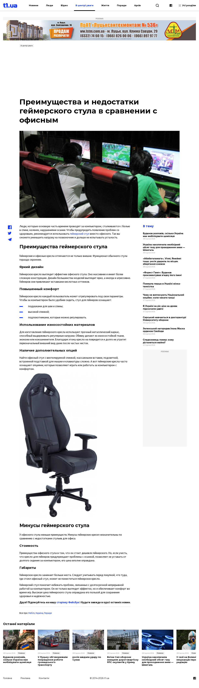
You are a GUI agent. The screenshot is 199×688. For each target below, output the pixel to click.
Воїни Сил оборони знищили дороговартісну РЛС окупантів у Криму (123, 660)
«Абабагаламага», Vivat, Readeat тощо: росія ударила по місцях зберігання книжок (162, 261)
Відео (64, 5)
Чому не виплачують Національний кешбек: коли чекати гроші (163, 296)
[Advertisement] (99, 71)
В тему (148, 226)
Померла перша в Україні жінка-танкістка (162, 285)
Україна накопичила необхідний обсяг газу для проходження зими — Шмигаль (164, 247)
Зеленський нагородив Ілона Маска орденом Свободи (164, 330)
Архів (137, 5)
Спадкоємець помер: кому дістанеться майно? (158, 341)
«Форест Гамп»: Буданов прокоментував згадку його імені (162, 274)
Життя (105, 5)
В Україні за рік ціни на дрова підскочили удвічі (160, 307)
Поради (121, 5)
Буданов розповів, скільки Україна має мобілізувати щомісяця (163, 235)
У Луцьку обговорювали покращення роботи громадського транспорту (53, 661)
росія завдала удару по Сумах (86, 658)
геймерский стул (79, 233)
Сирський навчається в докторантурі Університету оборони (164, 319)
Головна (7, 678)
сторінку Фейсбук (68, 602)
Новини (33, 5)
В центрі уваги (84, 5)
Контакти (44, 678)
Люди (49, 5)
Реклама (25, 678)
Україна (39, 613)
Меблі (31, 613)
